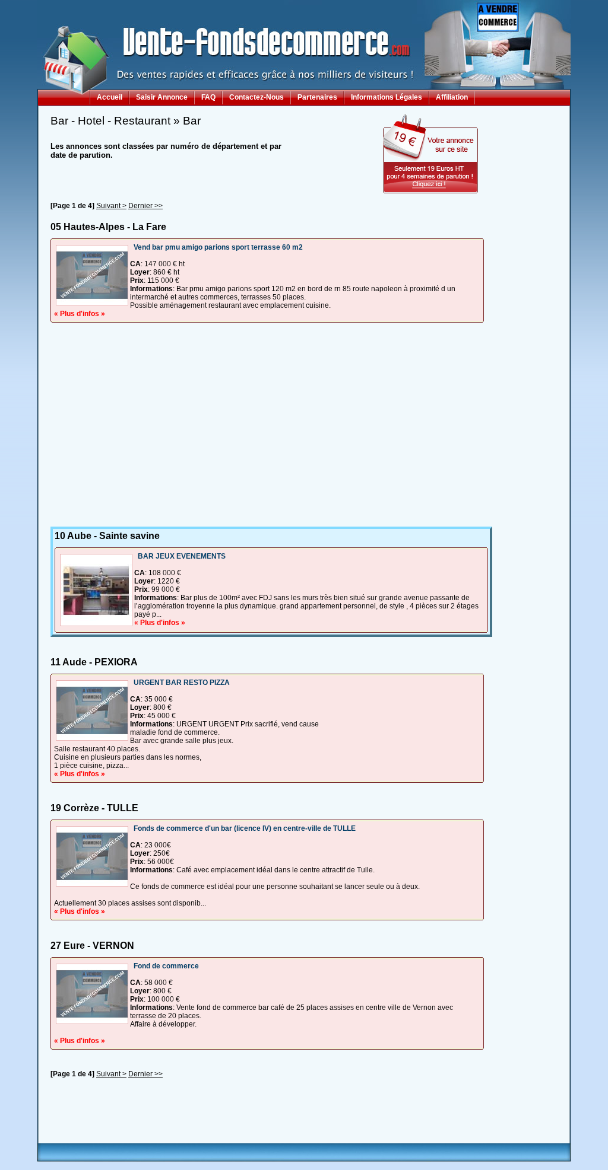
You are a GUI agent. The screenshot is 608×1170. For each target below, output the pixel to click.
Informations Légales (386, 97)
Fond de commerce (166, 966)
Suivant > (111, 206)
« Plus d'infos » (79, 314)
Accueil (109, 97)
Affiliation (452, 97)
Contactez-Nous (256, 97)
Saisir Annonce (162, 97)
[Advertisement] (267, 412)
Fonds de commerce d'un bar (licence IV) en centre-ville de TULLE (245, 828)
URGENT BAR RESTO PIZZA (182, 682)
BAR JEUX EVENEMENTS (182, 556)
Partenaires (317, 97)
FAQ (208, 97)
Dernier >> (145, 206)
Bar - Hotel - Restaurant (110, 120)
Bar (192, 120)
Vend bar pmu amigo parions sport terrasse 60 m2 (218, 247)
